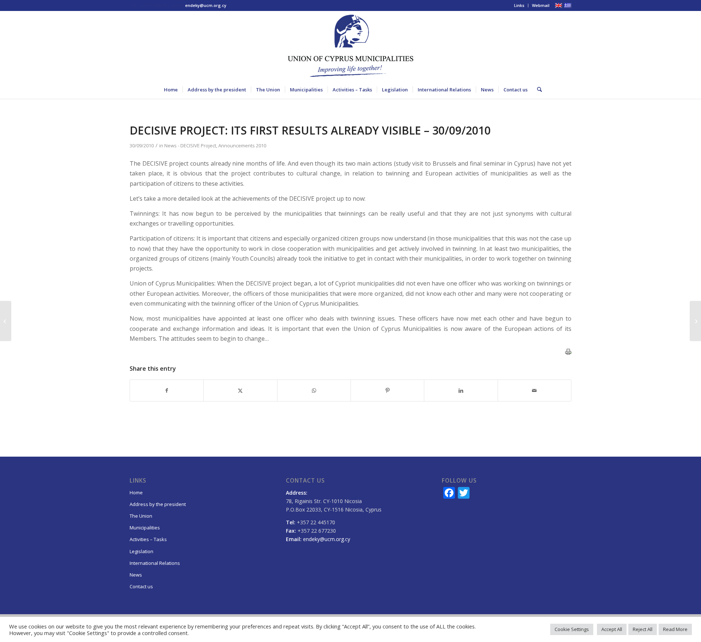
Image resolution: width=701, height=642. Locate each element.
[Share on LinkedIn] (460, 390)
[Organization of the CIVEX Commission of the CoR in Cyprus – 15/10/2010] (5, 321)
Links (519, 5)
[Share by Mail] (534, 390)
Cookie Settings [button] (572, 629)
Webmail (540, 5)
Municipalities (145, 527)
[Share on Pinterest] (387, 390)
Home (136, 492)
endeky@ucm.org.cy (205, 5)
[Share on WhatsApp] (313, 390)
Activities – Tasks (148, 539)
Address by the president (158, 504)
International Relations (155, 563)
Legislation (141, 551)
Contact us (141, 586)
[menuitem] (519, 5)
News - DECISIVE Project (190, 145)
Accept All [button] (611, 629)
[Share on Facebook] (166, 390)
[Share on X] (240, 390)
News (136, 574)
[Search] (537, 89)
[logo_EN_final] (350, 45)
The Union (141, 516)
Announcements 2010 (242, 145)
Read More (675, 629)
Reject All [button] (642, 629)
